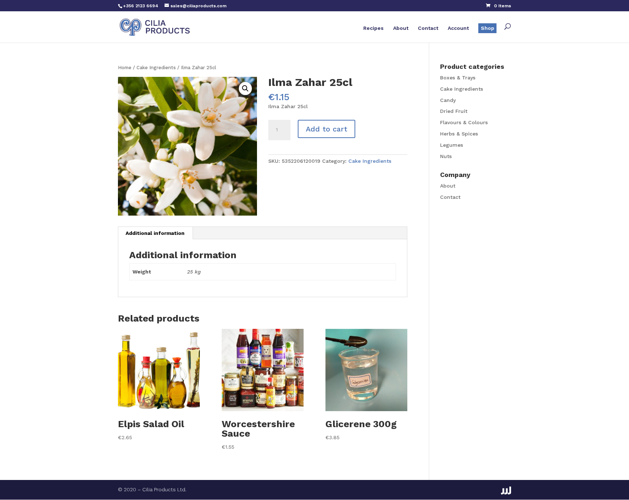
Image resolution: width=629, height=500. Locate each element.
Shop (487, 28)
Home (124, 67)
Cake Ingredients (156, 67)
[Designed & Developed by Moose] (506, 490)
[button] (245, 88)
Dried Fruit (453, 111)
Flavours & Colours (464, 122)
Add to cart (326, 129)
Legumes (451, 145)
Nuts (446, 156)
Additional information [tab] (155, 233)
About (400, 28)
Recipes (373, 28)
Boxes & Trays (457, 77)
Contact (428, 28)
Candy (448, 100)
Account (458, 28)
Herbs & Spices (459, 134)
